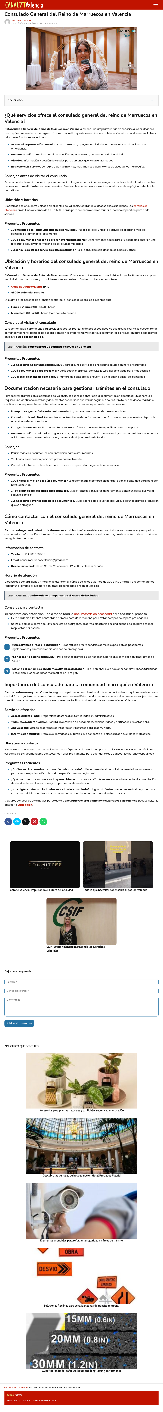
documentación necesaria (93, 614)
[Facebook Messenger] (17, 821)
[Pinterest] (34, 821)
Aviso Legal (12, 1400)
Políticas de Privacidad (44, 1400)
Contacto (25, 1400)
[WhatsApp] (43, 821)
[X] (26, 821)
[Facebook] (8, 821)
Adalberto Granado (22, 20)
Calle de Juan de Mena (26, 287)
